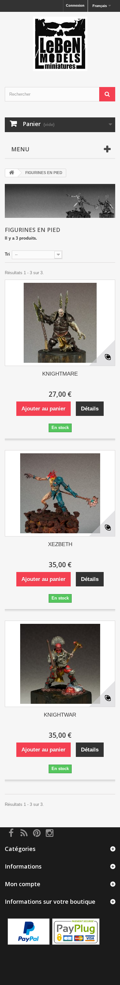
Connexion (75, 5)
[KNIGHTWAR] (60, 664)
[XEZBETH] (60, 493)
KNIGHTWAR (60, 715)
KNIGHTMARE (60, 374)
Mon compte (22, 884)
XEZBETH (60, 544)
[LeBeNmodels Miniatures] (60, 44)
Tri (7, 254)
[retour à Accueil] (11, 173)
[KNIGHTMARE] (60, 323)
